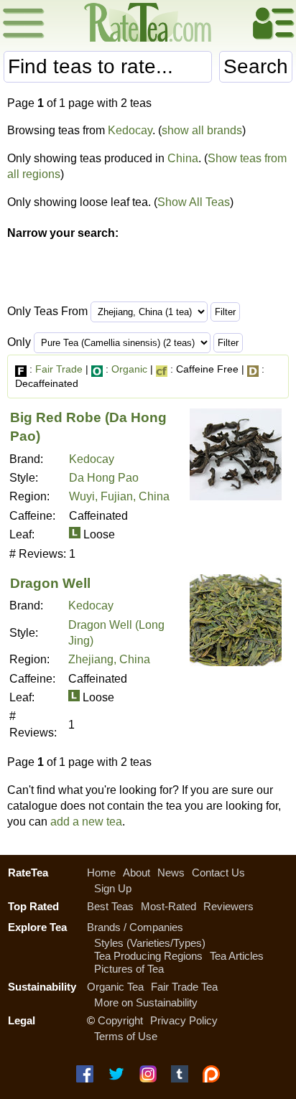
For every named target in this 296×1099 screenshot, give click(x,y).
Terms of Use (125, 1036)
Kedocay (130, 130)
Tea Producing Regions (148, 956)
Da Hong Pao (104, 478)
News (171, 872)
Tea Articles (237, 956)
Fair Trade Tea (184, 987)
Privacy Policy (184, 1020)
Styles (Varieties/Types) (149, 943)
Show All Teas (193, 202)
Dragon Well (50, 583)
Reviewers (228, 906)
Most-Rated (168, 906)
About (136, 872)
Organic (129, 369)
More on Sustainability (146, 1002)
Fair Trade (59, 369)
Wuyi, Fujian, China (119, 496)
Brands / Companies (135, 927)
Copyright (120, 1020)
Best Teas (110, 906)
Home (101, 872)
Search (255, 66)
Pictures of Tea (129, 969)
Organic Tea (115, 987)
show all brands (202, 130)
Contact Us (218, 872)
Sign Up (112, 888)
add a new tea (86, 821)
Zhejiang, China (109, 659)
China (182, 158)
